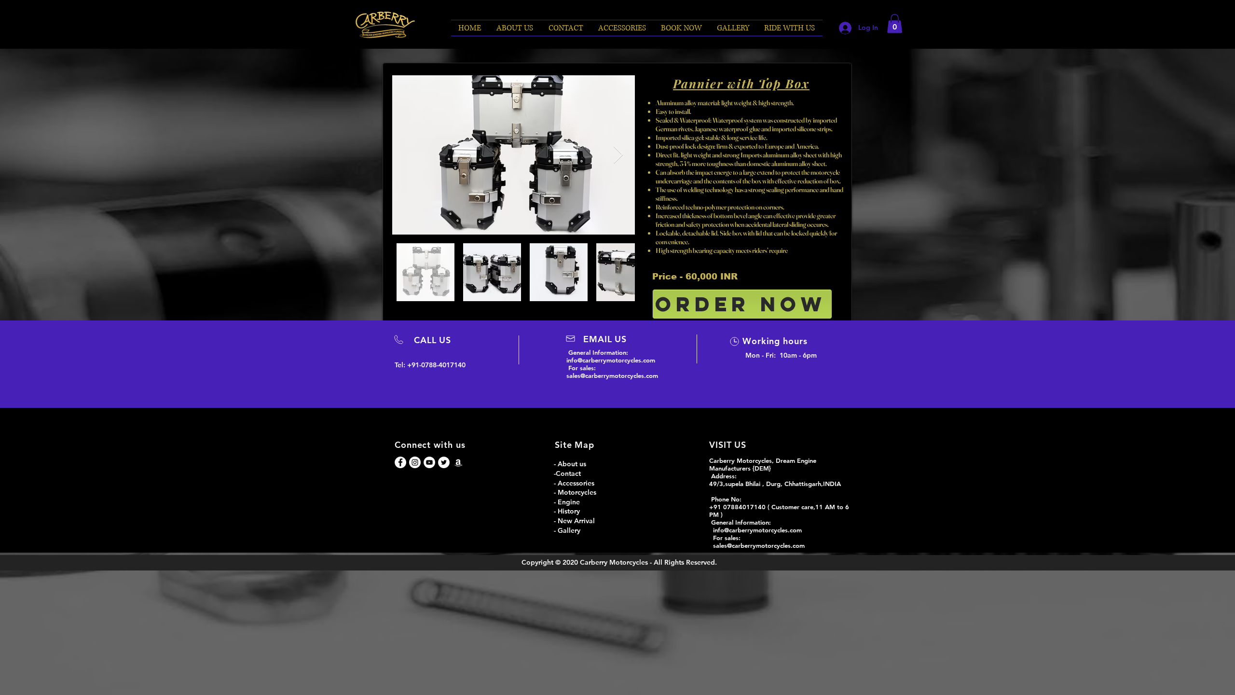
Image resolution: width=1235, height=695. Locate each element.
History (569, 511)
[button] (682, 28)
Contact (568, 473)
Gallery (569, 530)
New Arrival (576, 520)
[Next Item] (618, 155)
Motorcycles (578, 492)
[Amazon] (458, 462)
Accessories (576, 483)
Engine (570, 502)
